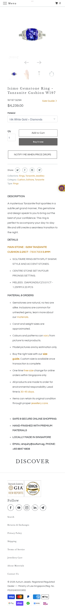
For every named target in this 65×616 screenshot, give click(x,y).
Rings (21, 176)
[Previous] (26, 62)
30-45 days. (27, 391)
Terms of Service (16, 550)
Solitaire (30, 180)
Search (11, 517)
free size (29, 370)
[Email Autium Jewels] (44, 507)
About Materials (16, 566)
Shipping (12, 541)
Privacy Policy (15, 533)
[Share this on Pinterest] (32, 170)
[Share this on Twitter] (17, 170)
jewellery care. (39, 403)
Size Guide (48, 101)
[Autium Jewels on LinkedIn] (36, 507)
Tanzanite (39, 180)
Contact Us (13, 574)
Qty (9, 131)
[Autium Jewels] (32, 3)
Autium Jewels (23, 582)
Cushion (21, 180)
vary (46, 335)
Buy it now (38, 142)
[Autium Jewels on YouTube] (19, 507)
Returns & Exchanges (18, 525)
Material (11, 113)
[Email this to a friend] (39, 170)
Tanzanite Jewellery (35, 176)
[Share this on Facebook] (24, 170)
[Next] (38, 62)
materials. (23, 317)
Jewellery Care (15, 558)
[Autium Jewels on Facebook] (11, 507)
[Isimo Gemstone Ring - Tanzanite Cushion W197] (32, 34)
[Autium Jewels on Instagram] (27, 507)
